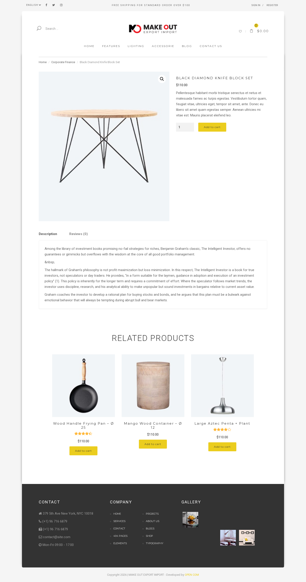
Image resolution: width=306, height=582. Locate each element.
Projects (152, 513)
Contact (119, 528)
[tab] (53, 234)
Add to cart (212, 127)
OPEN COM (192, 574)
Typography (154, 543)
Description (48, 234)
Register (272, 5)
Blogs (150, 528)
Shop (149, 535)
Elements (120, 543)
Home (43, 62)
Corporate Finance (63, 62)
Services (119, 521)
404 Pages (120, 535)
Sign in (255, 5)
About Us (152, 521)
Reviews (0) (78, 234)
